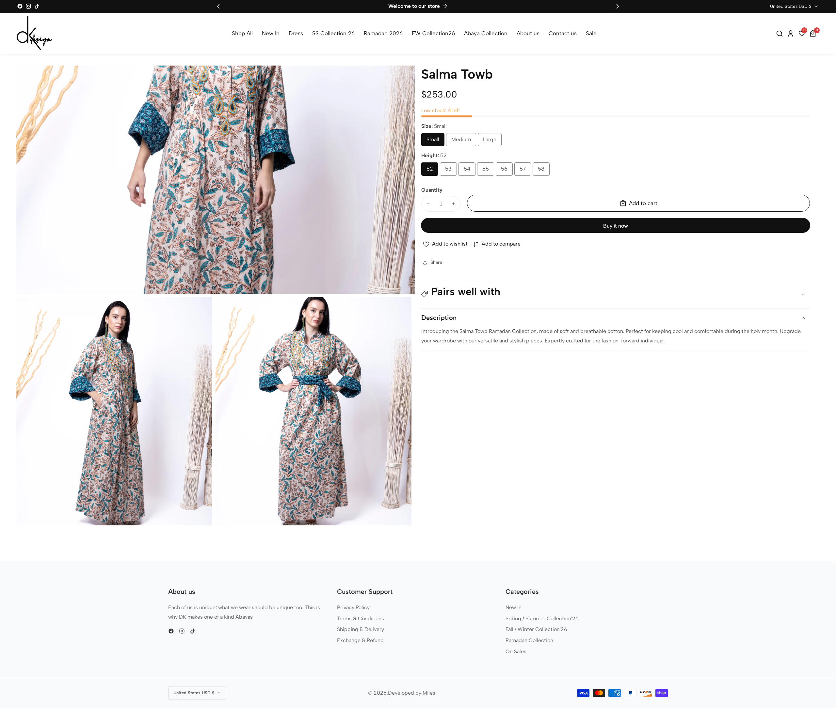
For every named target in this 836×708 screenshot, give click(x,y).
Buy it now (615, 226)
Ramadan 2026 (383, 33)
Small (435, 141)
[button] (615, 294)
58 (543, 171)
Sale (591, 33)
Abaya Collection (485, 33)
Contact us (563, 33)
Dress (296, 33)
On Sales (516, 651)
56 (506, 171)
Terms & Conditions (360, 618)
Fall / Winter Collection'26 (536, 629)
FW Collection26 (433, 33)
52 (431, 171)
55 (487, 171)
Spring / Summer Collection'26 (542, 618)
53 (450, 171)
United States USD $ (791, 6)
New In (271, 33)
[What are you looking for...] (780, 33)
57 (524, 171)
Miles (429, 693)
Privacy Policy (353, 607)
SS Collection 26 (333, 33)
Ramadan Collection (529, 640)
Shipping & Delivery (360, 629)
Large (492, 141)
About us (528, 33)
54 (469, 171)
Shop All (242, 33)
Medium (463, 141)
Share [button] (436, 262)
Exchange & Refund (360, 640)
